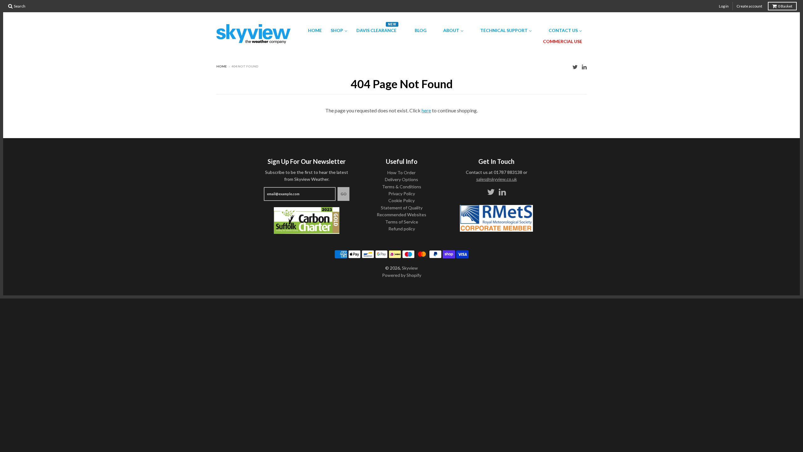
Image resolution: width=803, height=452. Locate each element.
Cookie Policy (401, 200)
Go (343, 194)
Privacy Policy (401, 193)
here (426, 110)
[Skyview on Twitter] (575, 66)
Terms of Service (401, 221)
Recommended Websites (401, 214)
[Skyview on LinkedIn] (584, 66)
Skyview (410, 268)
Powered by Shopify (401, 275)
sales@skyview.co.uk (496, 179)
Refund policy (401, 228)
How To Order (401, 172)
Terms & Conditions (401, 186)
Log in (724, 6)
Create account (749, 6)
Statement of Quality (402, 207)
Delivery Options (401, 179)
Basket (785, 6)
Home (221, 66)
